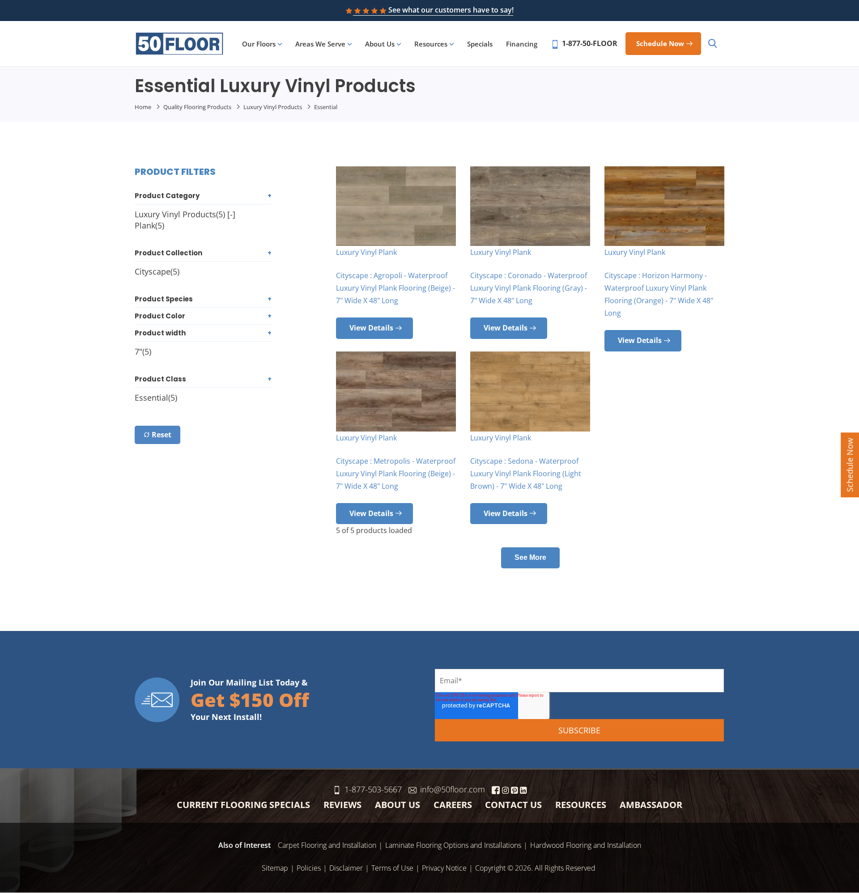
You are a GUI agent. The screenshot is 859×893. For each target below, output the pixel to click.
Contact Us (513, 805)
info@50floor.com (452, 789)
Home (143, 107)
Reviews (342, 805)
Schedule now (660, 43)
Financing (521, 43)
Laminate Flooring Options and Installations (453, 845)
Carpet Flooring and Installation (327, 845)
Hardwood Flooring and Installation (585, 845)
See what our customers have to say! (451, 10)
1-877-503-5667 (373, 789)
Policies (309, 868)
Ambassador (651, 805)
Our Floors (259, 43)
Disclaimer (346, 868)
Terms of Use (392, 868)
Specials (480, 43)
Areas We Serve (320, 43)
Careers (453, 805)
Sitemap (275, 868)
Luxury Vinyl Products (272, 107)
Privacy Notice (444, 868)
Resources (430, 43)
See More (530, 557)
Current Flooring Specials (243, 805)
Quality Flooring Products (197, 107)
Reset (161, 435)
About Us (380, 43)
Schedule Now (849, 465)
